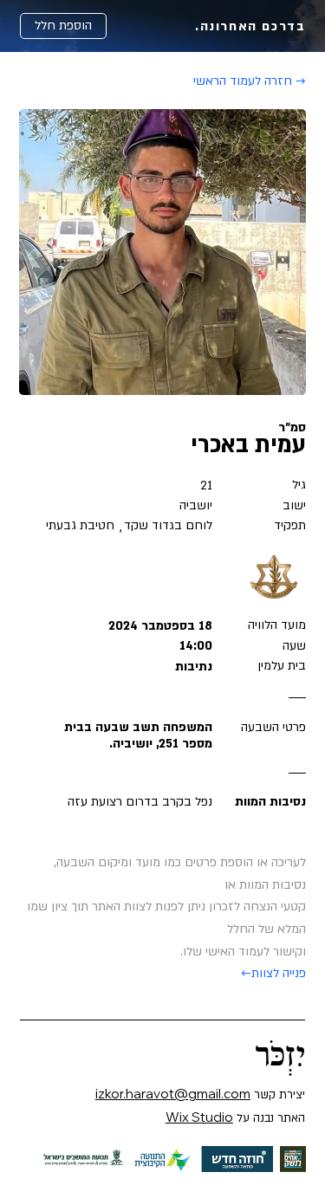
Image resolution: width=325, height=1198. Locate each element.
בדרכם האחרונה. (250, 26)
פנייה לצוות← (273, 973)
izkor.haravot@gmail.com (172, 1093)
